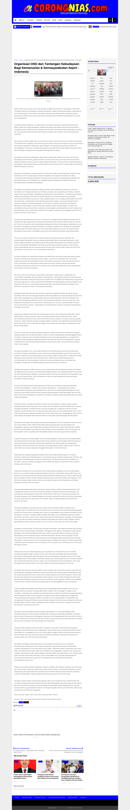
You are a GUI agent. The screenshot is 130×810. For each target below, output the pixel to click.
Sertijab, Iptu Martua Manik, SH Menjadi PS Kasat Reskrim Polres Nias (101, 151)
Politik (47, 20)
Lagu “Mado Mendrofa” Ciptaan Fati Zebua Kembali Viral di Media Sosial (50, 26)
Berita (21, 20)
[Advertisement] (65, 44)
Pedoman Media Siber (57, 797)
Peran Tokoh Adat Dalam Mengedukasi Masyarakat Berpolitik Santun (23, 776)
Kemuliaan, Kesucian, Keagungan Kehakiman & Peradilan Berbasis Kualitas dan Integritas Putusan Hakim (72, 777)
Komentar (20, 786)
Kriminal (68, 20)
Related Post (20, 756)
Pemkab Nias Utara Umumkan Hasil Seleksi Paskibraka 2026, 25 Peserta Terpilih (101, 137)
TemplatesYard (62, 807)
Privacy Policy (40, 797)
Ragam (30, 20)
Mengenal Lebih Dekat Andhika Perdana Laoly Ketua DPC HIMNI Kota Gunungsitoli (48, 776)
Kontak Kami (72, 797)
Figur (40, 761)
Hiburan (77, 20)
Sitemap (83, 797)
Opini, (31, 75)
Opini (54, 20)
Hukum (39, 20)
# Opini (26, 702)
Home (16, 60)
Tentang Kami (27, 797)
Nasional (65, 761)
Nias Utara (82, 26)
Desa (60, 20)
